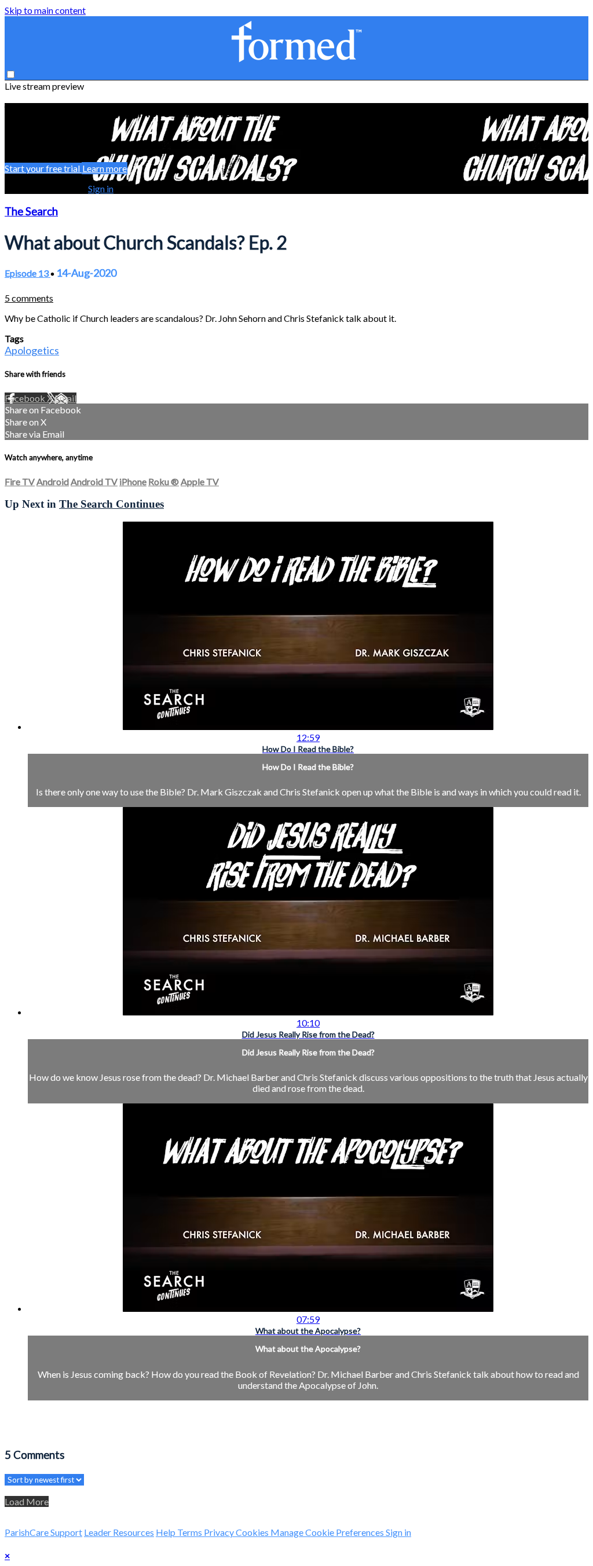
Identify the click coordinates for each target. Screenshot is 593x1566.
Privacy (220, 1532)
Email (65, 398)
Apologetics (32, 350)
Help (166, 1532)
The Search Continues (111, 504)
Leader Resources (119, 1532)
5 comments (29, 297)
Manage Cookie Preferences (328, 1532)
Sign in (101, 188)
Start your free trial (43, 168)
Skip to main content (45, 10)
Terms (190, 1532)
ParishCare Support (43, 1532)
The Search (31, 211)
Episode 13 (27, 272)
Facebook (26, 398)
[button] (10, 74)
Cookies (253, 1532)
